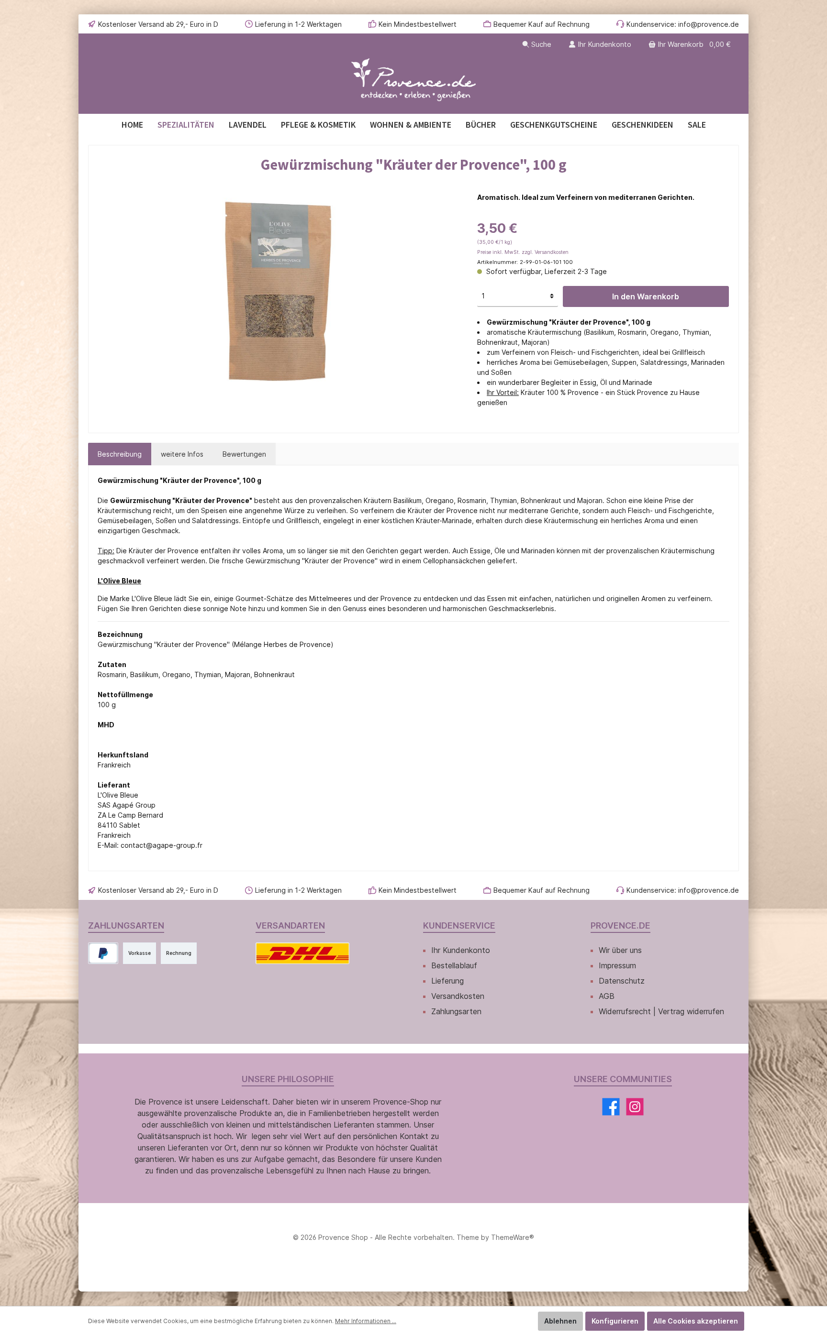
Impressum (617, 965)
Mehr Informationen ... (365, 1321)
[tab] (119, 454)
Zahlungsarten (456, 1011)
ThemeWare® (512, 1237)
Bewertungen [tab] (244, 454)
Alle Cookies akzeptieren (695, 1321)
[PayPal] (103, 953)
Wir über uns (620, 950)
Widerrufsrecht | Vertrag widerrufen (661, 1011)
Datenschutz (622, 981)
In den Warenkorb (645, 296)
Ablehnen (560, 1321)
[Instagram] (635, 1106)
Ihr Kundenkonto (460, 950)
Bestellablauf (454, 965)
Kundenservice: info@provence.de (682, 24)
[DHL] (302, 953)
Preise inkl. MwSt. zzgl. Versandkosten (523, 252)
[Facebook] (611, 1106)
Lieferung (447, 981)
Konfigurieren (615, 1321)
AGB (607, 996)
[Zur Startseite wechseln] (413, 80)
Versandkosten (457, 996)
